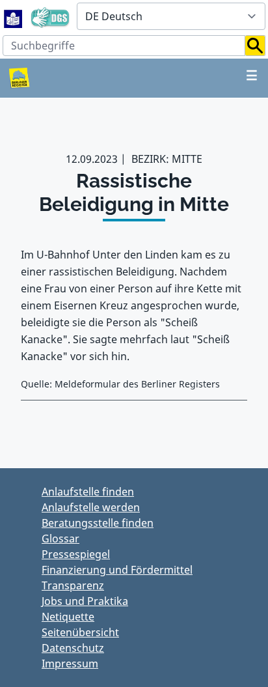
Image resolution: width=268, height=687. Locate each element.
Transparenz (73, 585)
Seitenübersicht (80, 632)
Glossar (60, 538)
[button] (255, 45)
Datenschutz (73, 648)
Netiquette (68, 617)
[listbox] (171, 16)
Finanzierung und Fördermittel (117, 570)
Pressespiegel (76, 554)
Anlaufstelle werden (91, 507)
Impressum (70, 663)
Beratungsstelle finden (98, 523)
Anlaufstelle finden (88, 491)
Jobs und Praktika (85, 601)
